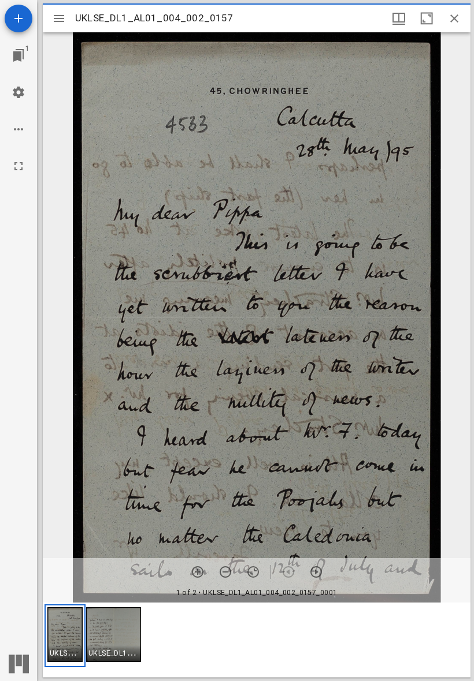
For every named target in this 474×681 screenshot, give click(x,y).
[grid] (257, 640)
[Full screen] (18, 166)
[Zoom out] (225, 572)
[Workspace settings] (18, 92)
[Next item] (316, 572)
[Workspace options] (18, 129)
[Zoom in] (198, 572)
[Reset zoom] (253, 572)
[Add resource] (18, 18)
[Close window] (454, 18)
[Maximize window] (426, 18)
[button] (65, 635)
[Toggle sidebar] (59, 18)
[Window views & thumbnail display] (399, 18)
